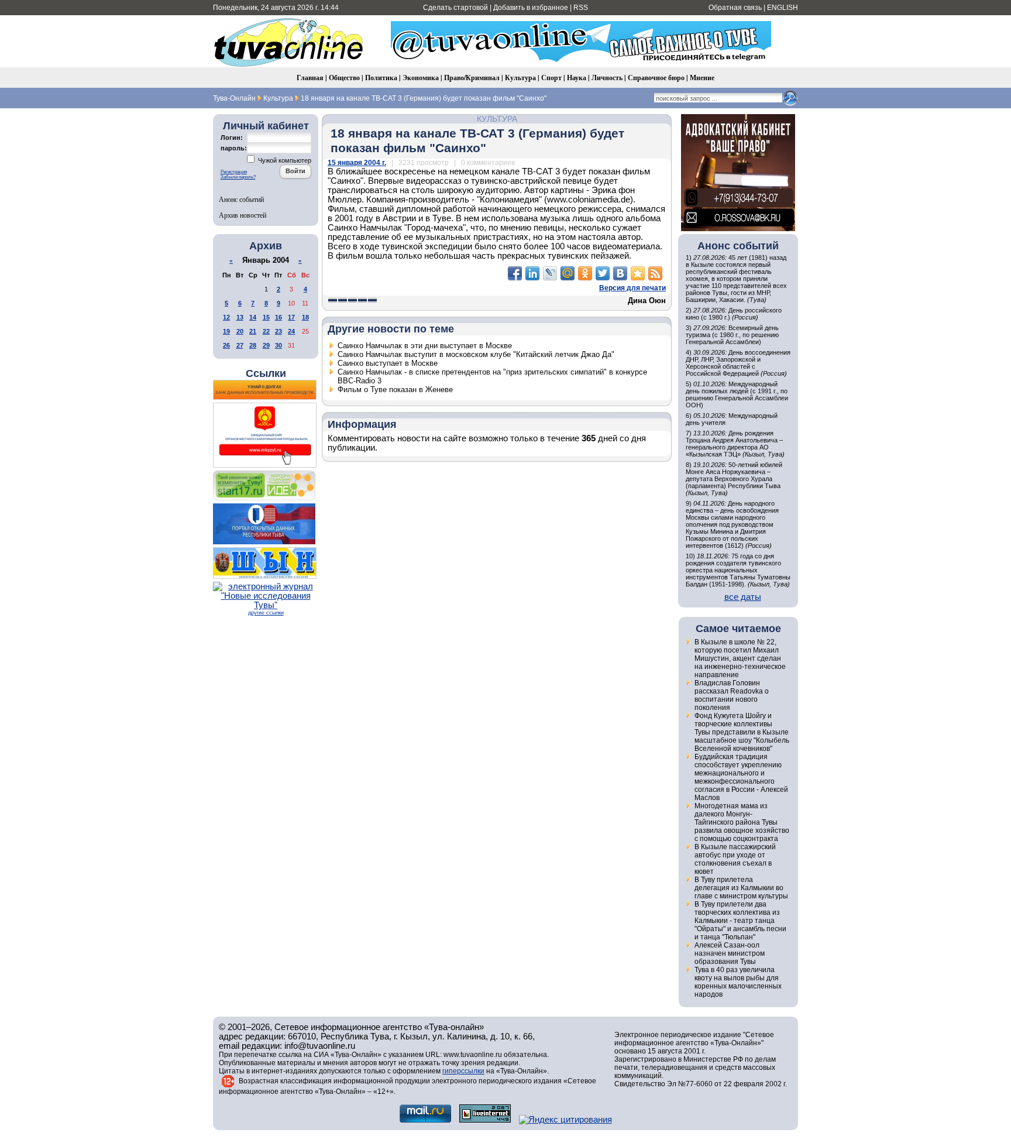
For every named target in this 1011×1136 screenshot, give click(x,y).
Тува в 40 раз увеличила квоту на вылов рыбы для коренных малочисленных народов (738, 982)
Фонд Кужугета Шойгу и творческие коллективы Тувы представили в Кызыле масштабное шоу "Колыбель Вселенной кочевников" (741, 732)
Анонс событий (241, 199)
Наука (576, 78)
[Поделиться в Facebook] (515, 273)
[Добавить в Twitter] (603, 273)
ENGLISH (782, 8)
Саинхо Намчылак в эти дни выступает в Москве (425, 345)
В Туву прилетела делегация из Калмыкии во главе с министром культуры (741, 888)
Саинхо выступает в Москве (388, 363)
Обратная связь (735, 8)
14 (252, 317)
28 (252, 345)
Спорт (551, 78)
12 (226, 317)
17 (291, 317)
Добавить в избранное (530, 8)
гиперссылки (463, 1071)
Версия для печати (632, 288)
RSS (580, 8)
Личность (607, 78)
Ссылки (266, 373)
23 (278, 331)
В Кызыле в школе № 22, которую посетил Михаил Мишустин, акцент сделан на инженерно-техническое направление (740, 658)
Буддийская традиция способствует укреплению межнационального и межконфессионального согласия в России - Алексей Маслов (741, 777)
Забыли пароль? (238, 177)
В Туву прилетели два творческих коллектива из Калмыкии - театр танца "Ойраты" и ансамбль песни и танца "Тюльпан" (740, 920)
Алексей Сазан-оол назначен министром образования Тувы (729, 953)
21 (252, 331)
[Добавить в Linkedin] (532, 273)
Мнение (702, 78)
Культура (520, 78)
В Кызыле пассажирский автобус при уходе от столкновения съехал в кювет (735, 859)
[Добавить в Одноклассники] (585, 273)
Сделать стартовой (455, 8)
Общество (344, 78)
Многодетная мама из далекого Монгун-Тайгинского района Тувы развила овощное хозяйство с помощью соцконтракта (741, 822)
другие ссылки (266, 613)
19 (226, 331)
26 (226, 345)
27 (239, 345)
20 (239, 331)
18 (305, 317)
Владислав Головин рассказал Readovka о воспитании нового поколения (731, 695)
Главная (310, 78)
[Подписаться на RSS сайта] (655, 273)
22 (266, 331)
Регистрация (234, 171)
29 (266, 345)
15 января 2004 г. (357, 163)
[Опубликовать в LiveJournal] (550, 273)
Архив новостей (242, 214)
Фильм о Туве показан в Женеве (395, 389)
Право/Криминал (472, 78)
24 (291, 331)
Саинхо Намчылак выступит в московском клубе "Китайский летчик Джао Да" (476, 354)
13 (239, 317)
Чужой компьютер (283, 160)
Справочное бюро (656, 78)
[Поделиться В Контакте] (620, 273)
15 (266, 317)
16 (278, 317)
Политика (381, 78)
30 (278, 345)
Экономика (421, 78)
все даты (742, 597)
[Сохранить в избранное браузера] (638, 273)
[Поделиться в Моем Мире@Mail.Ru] (567, 273)
